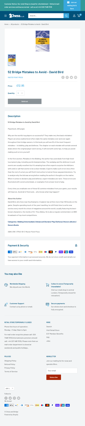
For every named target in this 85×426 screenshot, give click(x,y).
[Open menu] (5, 16)
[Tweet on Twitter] (71, 77)
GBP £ (8, 388)
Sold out (24, 101)
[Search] (66, 15)
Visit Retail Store (52, 330)
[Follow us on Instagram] (14, 398)
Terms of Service (10, 371)
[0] (78, 15)
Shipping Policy (10, 361)
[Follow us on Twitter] (10, 398)
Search (49, 326)
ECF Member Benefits (54, 334)
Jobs (48, 341)
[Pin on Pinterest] (67, 77)
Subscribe (54, 377)
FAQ (47, 337)
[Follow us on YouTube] (18, 398)
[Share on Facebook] (63, 77)
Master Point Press (15, 77)
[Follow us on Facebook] (6, 398)
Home (6, 24)
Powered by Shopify (11, 415)
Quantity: (11, 93)
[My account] (74, 15)
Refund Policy (9, 364)
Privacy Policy (9, 368)
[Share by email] (75, 77)
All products (15, 24)
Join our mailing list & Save (72, 5)
